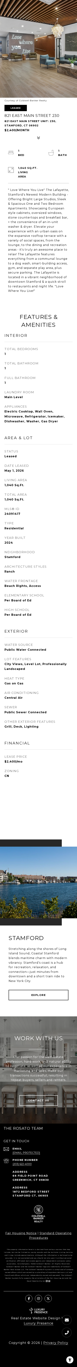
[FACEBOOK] (28, 1298)
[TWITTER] (48, 1298)
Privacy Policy (55, 1343)
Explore (38, 995)
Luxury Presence (38, 1323)
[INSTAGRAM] (38, 1298)
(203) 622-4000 (22, 1164)
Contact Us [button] (38, 1100)
